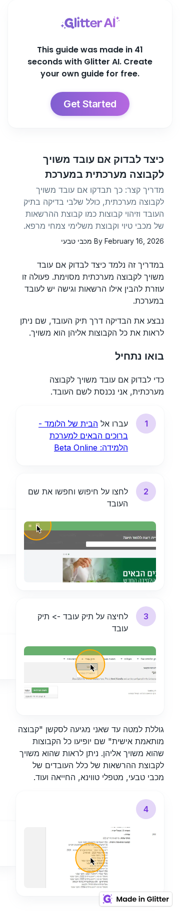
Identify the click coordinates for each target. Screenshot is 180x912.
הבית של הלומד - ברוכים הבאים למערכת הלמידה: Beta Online (83, 436)
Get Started (90, 104)
